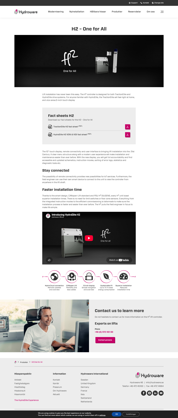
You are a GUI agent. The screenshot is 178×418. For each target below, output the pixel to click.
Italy (83, 394)
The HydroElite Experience (26, 400)
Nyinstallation (76, 12)
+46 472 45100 (136, 386)
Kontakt (146, 3)
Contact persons (105, 340)
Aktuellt (56, 394)
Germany (85, 387)
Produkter (117, 12)
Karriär (56, 384)
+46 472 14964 (157, 386)
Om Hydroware (59, 391)
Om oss (151, 12)
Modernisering (56, 12)
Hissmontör (19, 394)
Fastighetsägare (21, 384)
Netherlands (86, 402)
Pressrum (57, 387)
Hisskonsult (19, 391)
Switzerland (86, 398)
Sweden (84, 380)
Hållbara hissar (98, 12)
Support (134, 3)
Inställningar (131, 414)
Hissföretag (19, 387)
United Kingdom (88, 384)
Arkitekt (17, 380)
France (84, 391)
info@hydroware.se (155, 383)
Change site (159, 3)
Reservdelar (134, 12)
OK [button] (116, 414)
